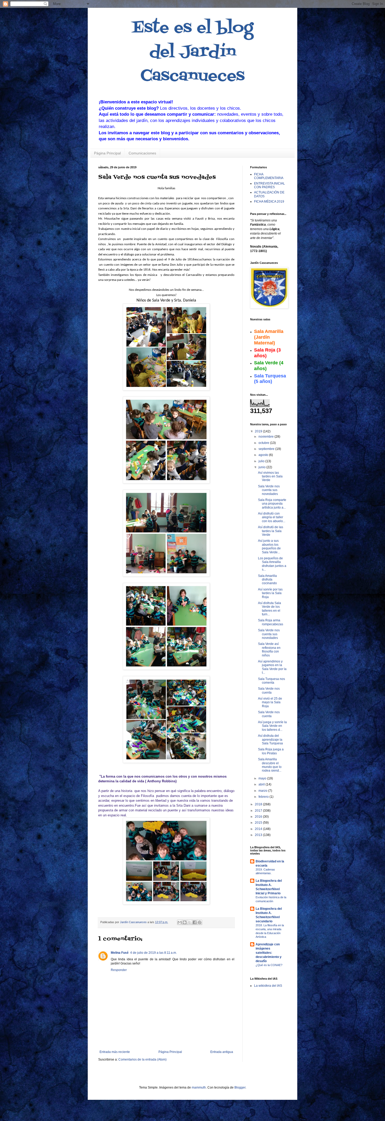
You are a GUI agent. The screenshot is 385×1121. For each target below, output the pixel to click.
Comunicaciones (142, 153)
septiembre (266, 449)
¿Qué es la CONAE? (269, 965)
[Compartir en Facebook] (194, 922)
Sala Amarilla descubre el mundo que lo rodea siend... (270, 764)
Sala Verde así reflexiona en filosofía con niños (269, 649)
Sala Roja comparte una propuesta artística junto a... (272, 503)
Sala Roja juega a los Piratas (271, 751)
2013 (259, 835)
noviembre (266, 436)
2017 (259, 810)
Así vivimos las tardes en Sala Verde (270, 476)
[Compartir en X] (189, 922)
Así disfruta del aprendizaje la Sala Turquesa (270, 739)
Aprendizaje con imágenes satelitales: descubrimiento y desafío (269, 952)
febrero (264, 797)
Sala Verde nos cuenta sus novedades (269, 490)
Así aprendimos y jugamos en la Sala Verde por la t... (272, 667)
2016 (259, 816)
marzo (263, 791)
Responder (119, 970)
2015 (259, 822)
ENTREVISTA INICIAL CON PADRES (269, 185)
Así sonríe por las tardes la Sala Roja (270, 593)
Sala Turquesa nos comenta (271, 680)
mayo (262, 778)
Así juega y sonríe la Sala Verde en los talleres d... (272, 726)
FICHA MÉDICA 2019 (269, 201)
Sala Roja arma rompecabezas (270, 622)
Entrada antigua (221, 1052)
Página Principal (107, 153)
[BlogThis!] (184, 922)
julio (261, 461)
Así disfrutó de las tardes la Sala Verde (270, 531)
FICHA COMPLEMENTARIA (268, 176)
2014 (259, 829)
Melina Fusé (120, 953)
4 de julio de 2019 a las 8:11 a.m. (153, 953)
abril (262, 784)
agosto (263, 455)
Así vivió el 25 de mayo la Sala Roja (270, 702)
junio (262, 467)
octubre (264, 443)
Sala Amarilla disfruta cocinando (267, 579)
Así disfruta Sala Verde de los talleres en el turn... (269, 608)
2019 (259, 431)
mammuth (199, 1087)
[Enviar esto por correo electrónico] (179, 922)
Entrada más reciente (115, 1052)
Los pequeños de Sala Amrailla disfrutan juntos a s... (272, 563)
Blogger (239, 1087)
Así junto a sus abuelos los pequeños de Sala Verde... (269, 546)
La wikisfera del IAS (268, 986)
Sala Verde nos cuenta (269, 690)
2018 (259, 804)
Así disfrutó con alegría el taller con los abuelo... (271, 517)
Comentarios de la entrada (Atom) (142, 1059)
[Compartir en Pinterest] (199, 922)
